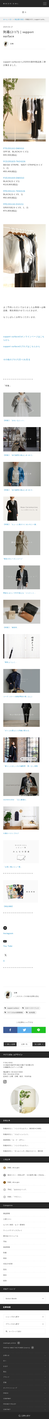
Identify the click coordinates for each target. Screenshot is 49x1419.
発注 (5, 1275)
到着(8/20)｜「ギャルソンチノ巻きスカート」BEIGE (23, 1151)
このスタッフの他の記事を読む (27, 996)
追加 (5, 1281)
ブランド (6, 1377)
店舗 (4, 1382)
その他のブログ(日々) (13, 359)
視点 (4, 1372)
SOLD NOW (8, 1264)
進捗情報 (6, 1247)
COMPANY (7, 1398)
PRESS (5, 1393)
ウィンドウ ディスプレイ (12, 1230)
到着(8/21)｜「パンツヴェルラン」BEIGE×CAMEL (22, 1128)
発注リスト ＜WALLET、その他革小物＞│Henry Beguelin (27, 1175)
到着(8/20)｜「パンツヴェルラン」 (16, 1145)
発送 (5, 1258)
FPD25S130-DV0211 (13, 204)
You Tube (8, 946)
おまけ (5, 1366)
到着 (5, 1253)
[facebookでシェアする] (10, 1030)
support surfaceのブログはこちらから (21, 346)
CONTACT (7, 1409)
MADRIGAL (11, 4)
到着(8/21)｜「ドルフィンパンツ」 (16, 1134)
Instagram (8, 933)
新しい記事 (11, 1044)
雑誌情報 (6, 1213)
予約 (5, 1241)
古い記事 (38, 1044)
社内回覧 (32, 1012)
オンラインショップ (10, 1388)
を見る (27, 359)
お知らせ (6, 1355)
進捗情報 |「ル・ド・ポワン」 (14, 1140)
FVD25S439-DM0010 (13, 178)
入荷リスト (7, 1219)
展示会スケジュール (10, 1236)
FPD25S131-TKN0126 (14, 191)
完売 (5, 1269)
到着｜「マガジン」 (15, 1197)
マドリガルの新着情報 (15, 1012)
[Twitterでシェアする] (24, 1030)
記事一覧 (24, 1044)
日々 (4, 1361)
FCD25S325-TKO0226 (14, 161)
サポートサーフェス (32, 1008)
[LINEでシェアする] (39, 1030)
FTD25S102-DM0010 (13, 148)
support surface (13, 1008)
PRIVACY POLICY (9, 1404)
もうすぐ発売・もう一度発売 (14, 1225)
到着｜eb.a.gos (13, 1168)
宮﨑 (15, 993)
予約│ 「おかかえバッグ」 (17, 1189)
